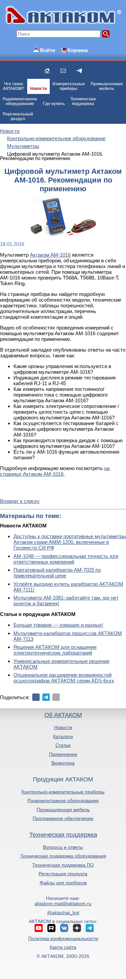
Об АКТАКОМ (63, 715)
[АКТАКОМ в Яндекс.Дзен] (77, 928)
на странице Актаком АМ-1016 (55, 471)
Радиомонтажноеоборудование (20, 101)
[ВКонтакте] (36, 697)
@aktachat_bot (63, 912)
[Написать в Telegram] (79, 70)
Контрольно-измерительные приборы (63, 791)
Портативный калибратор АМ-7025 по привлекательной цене (57, 572)
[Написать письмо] (63, 70)
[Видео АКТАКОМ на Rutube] (51, 928)
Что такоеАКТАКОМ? (13, 86)
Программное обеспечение (63, 818)
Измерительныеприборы (68, 86)
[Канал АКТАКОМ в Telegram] (90, 928)
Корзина (78, 50)
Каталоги (63, 736)
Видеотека (63, 763)
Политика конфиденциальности (63, 938)
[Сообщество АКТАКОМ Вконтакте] (64, 928)
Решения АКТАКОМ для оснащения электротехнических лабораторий (54, 650)
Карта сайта (63, 947)
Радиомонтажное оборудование (63, 800)
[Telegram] (46, 697)
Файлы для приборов (63, 882)
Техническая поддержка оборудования (63, 856)
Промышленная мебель (63, 809)
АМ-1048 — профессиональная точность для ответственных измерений (65, 559)
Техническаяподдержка (83, 101)
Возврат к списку (20, 501)
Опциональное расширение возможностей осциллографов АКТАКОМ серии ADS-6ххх (63, 677)
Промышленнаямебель (107, 86)
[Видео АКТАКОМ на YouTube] (39, 928)
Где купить (54, 103)
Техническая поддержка (63, 834)
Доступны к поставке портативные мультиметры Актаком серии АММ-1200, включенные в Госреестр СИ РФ (69, 542)
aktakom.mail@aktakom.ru (63, 903)
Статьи (63, 745)
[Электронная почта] (56, 697)
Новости (38, 88)
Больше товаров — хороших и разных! (58, 625)
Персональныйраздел (18, 116)
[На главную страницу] (47, 70)
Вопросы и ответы (63, 847)
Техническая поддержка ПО (63, 865)
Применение (63, 754)
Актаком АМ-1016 (50, 255)
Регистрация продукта (63, 873)
